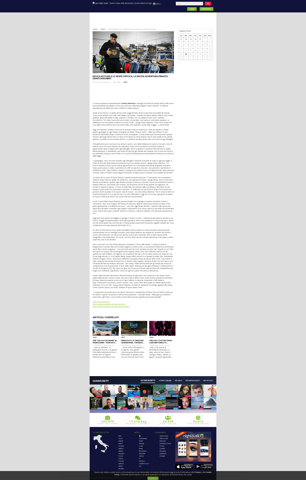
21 (200, 50)
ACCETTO (153, 478)
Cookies (162, 448)
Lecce (120, 438)
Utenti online (165, 380)
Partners (142, 461)
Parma (121, 459)
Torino (121, 456)
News (103, 29)
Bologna (121, 454)
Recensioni (142, 451)
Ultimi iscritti (148, 380)
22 (205, 50)
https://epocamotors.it (101, 302)
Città (157, 4)
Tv (140, 459)
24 (181, 54)
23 (209, 50)
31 (200, 39)
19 (190, 50)
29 (190, 39)
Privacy (162, 446)
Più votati (208, 380)
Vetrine (141, 456)
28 (186, 39)
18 (186, 50)
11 (186, 47)
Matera (121, 448)
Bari (120, 436)
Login (192, 9)
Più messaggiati (193, 380)
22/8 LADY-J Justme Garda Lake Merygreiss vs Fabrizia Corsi (160, 342)
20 (195, 50)
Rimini (121, 466)
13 (195, 47)
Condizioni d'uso (165, 443)
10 (181, 47)
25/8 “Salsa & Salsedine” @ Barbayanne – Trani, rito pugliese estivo (105, 342)
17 (181, 50)
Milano (121, 451)
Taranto (121, 446)
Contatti (162, 456)
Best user (163, 441)
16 (209, 47)
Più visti (178, 380)
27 (181, 39)
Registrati (206, 9)
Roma (121, 443)
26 (190, 54)
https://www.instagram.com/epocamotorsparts (111, 306)
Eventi (141, 441)
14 (200, 47)
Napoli (121, 441)
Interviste (142, 454)
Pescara (121, 461)
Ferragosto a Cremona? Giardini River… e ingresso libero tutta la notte (132, 342)
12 (190, 47)
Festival (141, 443)
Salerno (121, 464)
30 (195, 39)
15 (205, 47)
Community (143, 438)
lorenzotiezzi (106, 82)
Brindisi (121, 469)
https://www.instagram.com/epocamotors (109, 304)
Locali (141, 446)
